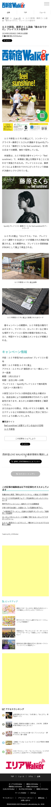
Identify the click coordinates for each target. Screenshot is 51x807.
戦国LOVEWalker (42, 789)
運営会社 (41, 798)
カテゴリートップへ (26, 474)
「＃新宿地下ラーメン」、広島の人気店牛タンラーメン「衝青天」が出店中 (25, 512)
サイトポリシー (8, 798)
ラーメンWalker (20, 793)
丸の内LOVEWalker (25, 789)
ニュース (42, 12)
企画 (8, 12)
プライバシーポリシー (26, 798)
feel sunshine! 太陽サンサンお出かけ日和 (23, 425)
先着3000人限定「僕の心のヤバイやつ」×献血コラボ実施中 (25, 494)
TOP (25, 12)
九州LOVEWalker (9, 789)
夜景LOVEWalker (32, 786)
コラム (30, 776)
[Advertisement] (25, 570)
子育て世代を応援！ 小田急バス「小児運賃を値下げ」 (22, 508)
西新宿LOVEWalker (15, 786)
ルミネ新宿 (9, 429)
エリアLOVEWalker (15, 784)
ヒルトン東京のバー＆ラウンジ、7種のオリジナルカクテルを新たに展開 (25, 523)
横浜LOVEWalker (32, 784)
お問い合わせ (25, 800)
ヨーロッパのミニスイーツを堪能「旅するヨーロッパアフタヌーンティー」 (25, 518)
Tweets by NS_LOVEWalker (10, 534)
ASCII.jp (33, 793)
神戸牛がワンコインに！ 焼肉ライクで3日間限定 (20, 504)
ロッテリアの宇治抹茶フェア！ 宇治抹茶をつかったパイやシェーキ (25, 499)
